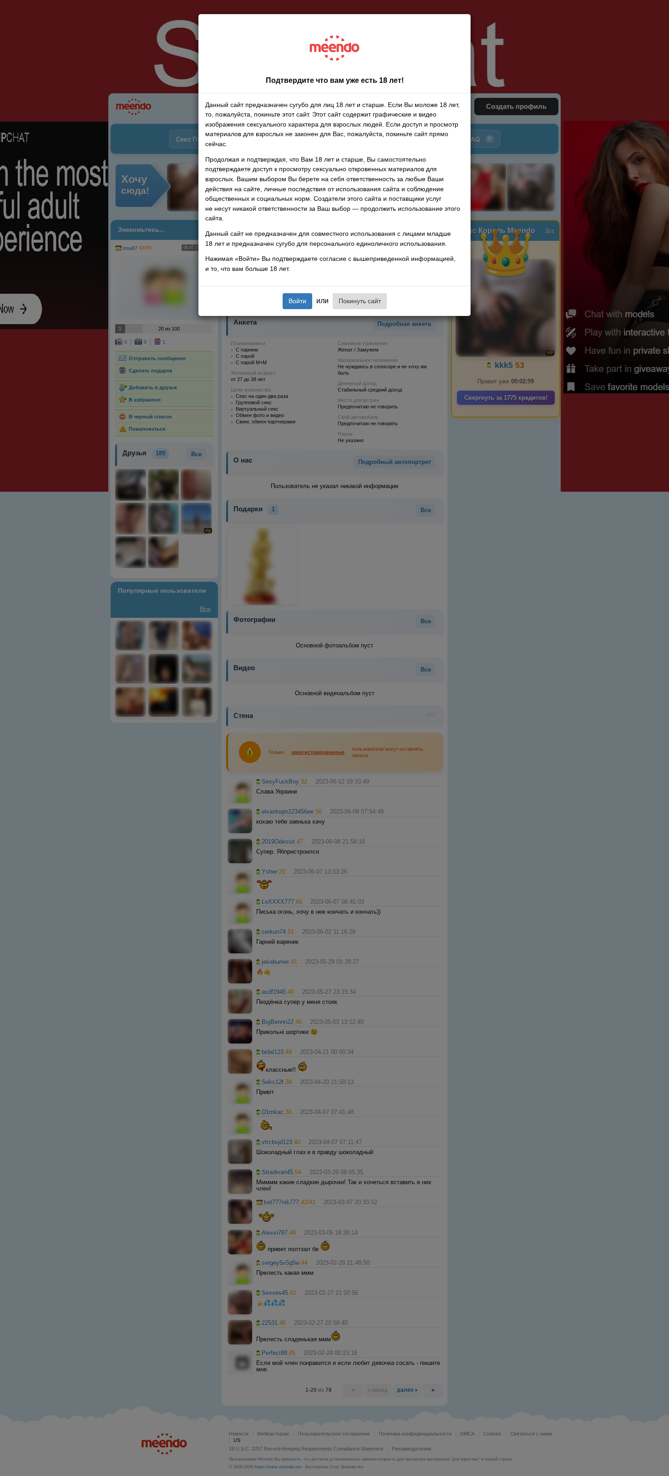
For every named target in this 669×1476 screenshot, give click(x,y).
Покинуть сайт (360, 301)
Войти (297, 301)
